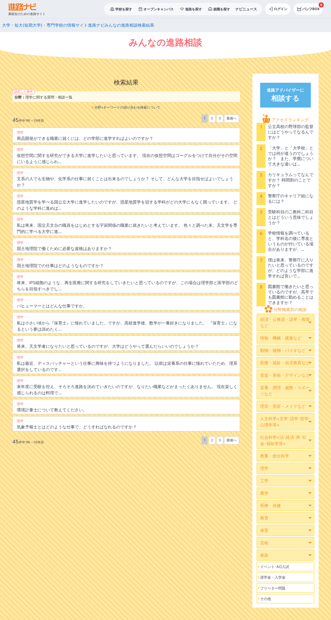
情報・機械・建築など (281, 338)
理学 (264, 468)
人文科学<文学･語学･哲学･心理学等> (285, 421)
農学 (264, 493)
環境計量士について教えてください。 (52, 407)
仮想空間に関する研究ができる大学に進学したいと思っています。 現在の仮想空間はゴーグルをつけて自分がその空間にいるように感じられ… (127, 156)
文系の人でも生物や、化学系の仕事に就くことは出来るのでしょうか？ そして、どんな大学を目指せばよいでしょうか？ (125, 179)
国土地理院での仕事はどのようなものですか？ (60, 263)
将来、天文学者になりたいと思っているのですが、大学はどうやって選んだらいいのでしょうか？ (108, 343)
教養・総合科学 (274, 455)
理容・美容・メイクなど (283, 406)
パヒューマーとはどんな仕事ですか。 (52, 303)
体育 (264, 530)
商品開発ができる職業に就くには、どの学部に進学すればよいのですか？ (85, 136)
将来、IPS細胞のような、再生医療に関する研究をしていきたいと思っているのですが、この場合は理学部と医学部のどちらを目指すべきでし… (127, 283)
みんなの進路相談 (121, 25)
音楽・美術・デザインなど (285, 375)
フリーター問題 (272, 588)
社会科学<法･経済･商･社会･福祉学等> (283, 440)
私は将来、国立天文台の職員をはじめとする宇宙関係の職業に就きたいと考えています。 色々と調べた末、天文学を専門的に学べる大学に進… (127, 225)
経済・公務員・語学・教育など (285, 322)
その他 (265, 598)
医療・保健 (270, 505)
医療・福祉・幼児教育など (285, 362)
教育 (264, 517)
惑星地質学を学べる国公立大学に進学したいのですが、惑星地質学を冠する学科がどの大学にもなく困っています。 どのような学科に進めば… (127, 202)
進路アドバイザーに (285, 94)
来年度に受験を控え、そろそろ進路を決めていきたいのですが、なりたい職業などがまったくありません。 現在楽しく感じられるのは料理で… (127, 387)
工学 (264, 480)
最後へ (232, 118)
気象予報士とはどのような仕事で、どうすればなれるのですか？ (77, 424)
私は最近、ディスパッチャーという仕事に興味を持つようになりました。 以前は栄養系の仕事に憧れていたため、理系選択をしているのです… (127, 364)
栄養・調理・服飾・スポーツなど (285, 390)
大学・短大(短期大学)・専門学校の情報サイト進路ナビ (53, 25)
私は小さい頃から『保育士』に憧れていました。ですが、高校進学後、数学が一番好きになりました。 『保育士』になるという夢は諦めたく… (127, 323)
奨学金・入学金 (272, 577)
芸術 (264, 542)
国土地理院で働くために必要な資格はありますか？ (64, 246)
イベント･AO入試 (274, 566)
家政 (264, 555)
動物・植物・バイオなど (283, 350)
